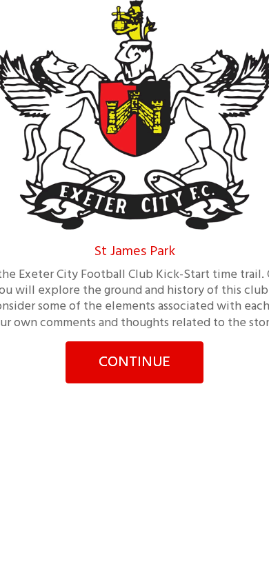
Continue (134, 362)
